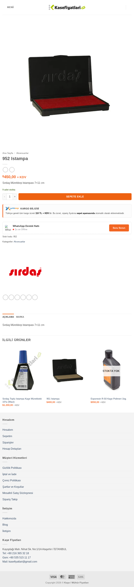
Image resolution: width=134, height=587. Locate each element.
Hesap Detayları (11, 448)
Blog (5, 524)
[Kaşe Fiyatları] (67, 7)
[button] (8, 7)
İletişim (6, 531)
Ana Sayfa (7, 153)
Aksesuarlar (22, 153)
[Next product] (5, 169)
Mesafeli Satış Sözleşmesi (17, 493)
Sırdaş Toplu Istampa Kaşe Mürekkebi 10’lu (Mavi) (22, 400)
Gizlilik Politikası (12, 467)
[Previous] (2, 379)
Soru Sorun (119, 228)
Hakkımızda (9, 518)
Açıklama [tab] (8, 317)
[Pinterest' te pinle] (29, 297)
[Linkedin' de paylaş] (35, 297)
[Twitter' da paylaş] (17, 297)
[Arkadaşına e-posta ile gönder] (23, 297)
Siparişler (8, 442)
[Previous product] (11, 169)
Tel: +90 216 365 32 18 (15, 553)
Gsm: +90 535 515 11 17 (16, 557)
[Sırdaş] (25, 272)
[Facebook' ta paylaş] (11, 297)
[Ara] (122, 7)
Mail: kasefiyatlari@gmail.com (19, 561)
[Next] (131, 379)
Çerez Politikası (11, 480)
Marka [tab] (20, 317)
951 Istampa (53, 398)
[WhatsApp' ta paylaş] (5, 297)
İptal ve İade (9, 474)
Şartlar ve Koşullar (13, 486)
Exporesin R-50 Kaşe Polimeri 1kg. (109, 398)
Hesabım (7, 429)
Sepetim (7, 436)
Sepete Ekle (75, 196)
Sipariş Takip (9, 499)
